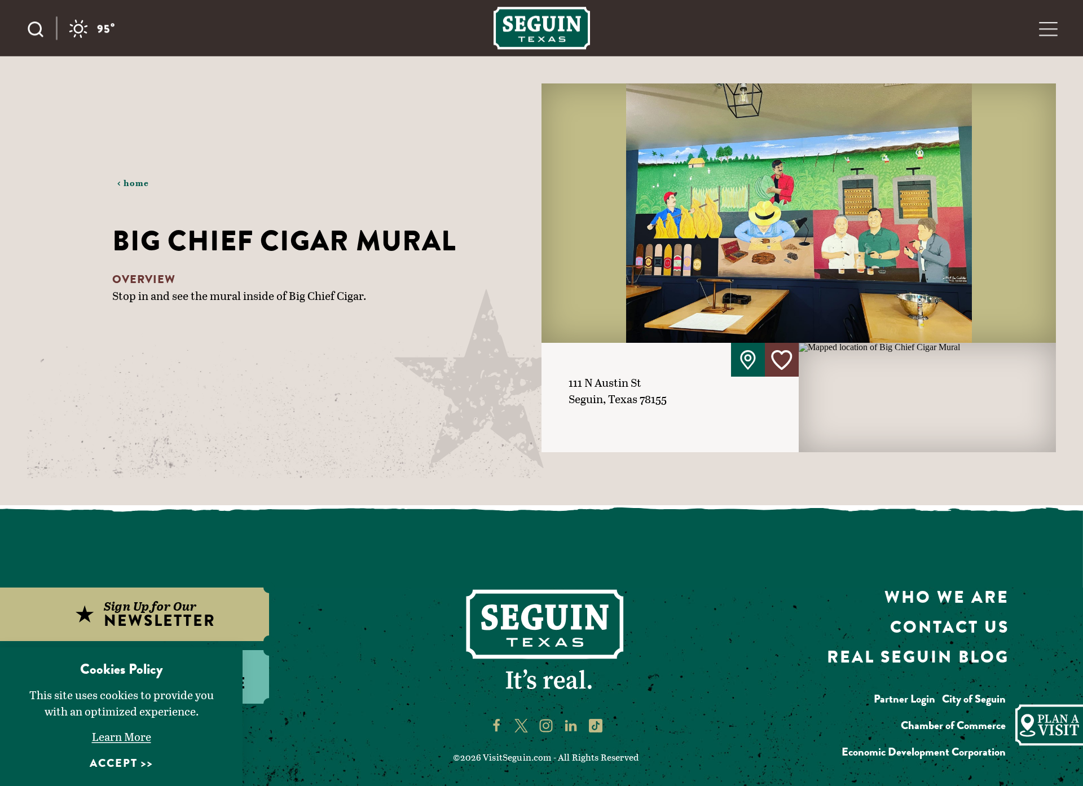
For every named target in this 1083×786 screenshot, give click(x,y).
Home (136, 183)
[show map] (748, 360)
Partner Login (904, 699)
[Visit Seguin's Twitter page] (521, 725)
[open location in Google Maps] (927, 396)
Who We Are (946, 597)
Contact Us (949, 627)
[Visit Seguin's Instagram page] (546, 725)
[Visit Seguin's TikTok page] (595, 725)
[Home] (541, 28)
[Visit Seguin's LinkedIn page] (571, 725)
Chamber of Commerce (953, 725)
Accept (114, 763)
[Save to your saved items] (782, 360)
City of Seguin (974, 699)
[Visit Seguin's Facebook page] (496, 725)
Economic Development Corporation (924, 752)
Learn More (121, 736)
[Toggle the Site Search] (41, 28)
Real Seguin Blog (918, 656)
